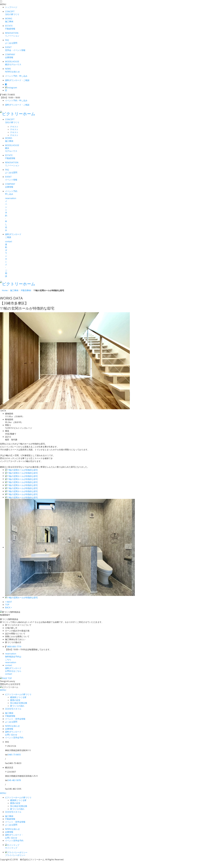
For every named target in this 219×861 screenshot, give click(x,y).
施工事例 (9, 713)
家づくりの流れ (17, 705)
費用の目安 (15, 700)
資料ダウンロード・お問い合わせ (14, 733)
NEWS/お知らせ (12, 726)
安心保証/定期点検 (18, 703)
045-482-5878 (14, 780)
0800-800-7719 (14, 646)
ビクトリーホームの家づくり (18, 694)
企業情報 (9, 728)
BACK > (8, 607)
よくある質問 (11, 721)
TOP (7, 604)
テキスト (14, 126)
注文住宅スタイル (13, 708)
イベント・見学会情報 (15, 718)
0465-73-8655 (14, 754)
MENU (3, 690)
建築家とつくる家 (18, 697)
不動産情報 (10, 716)
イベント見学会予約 (14, 737)
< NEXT (8, 601)
